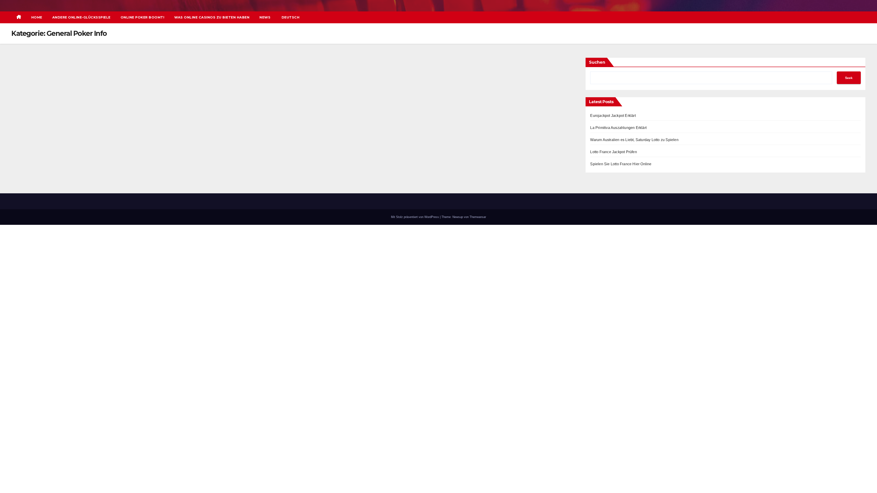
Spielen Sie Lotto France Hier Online (620, 164)
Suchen (597, 62)
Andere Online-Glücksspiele (81, 17)
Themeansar (478, 217)
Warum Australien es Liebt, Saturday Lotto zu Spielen (634, 140)
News (264, 17)
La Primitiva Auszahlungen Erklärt (618, 128)
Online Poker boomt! (142, 17)
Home (36, 17)
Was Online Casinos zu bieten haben (211, 17)
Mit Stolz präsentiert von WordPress (415, 217)
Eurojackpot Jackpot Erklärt (613, 116)
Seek (849, 78)
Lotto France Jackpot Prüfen (613, 152)
